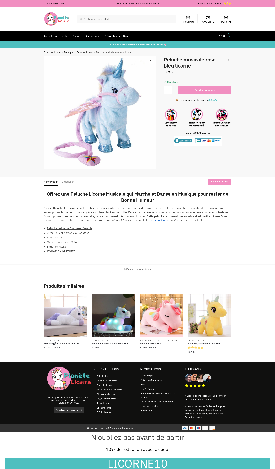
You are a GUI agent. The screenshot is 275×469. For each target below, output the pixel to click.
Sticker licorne (104, 407)
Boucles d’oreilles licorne (109, 389)
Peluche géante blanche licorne (61, 343)
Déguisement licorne (107, 398)
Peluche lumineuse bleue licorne (110, 343)
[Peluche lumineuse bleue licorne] (113, 315)
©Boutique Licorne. (97, 428)
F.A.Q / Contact (207, 21)
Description (68, 181)
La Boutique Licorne (54, 3)
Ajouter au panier (205, 90)
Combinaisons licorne (108, 380)
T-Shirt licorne (104, 412)
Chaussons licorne (106, 394)
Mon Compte (188, 21)
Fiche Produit (51, 181)
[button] (151, 61)
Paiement (226, 21)
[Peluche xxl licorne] (161, 315)
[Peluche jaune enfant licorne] (209, 315)
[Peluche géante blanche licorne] (65, 315)
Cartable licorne (105, 385)
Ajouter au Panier (219, 181)
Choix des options (65, 358)
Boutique (68, 52)
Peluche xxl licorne (150, 343)
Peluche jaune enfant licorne (204, 343)
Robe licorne (103, 403)
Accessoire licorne (150, 340)
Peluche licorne (85, 52)
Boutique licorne (52, 52)
